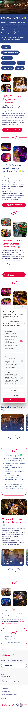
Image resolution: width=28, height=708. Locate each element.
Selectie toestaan (14, 395)
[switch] (21, 361)
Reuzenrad (20, 68)
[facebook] (6, 681)
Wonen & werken (5, 676)
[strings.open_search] (17, 705)
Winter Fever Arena (8, 63)
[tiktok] (10, 681)
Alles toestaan (14, 400)
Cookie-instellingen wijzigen (9, 694)
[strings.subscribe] (24, 665)
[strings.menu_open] (25, 705)
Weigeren (14, 390)
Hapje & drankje (7, 68)
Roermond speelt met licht (10, 52)
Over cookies (20, 307)
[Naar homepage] (8, 705)
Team (2, 674)
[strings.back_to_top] (3, 650)
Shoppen (21, 63)
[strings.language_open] (21, 705)
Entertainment (7, 57)
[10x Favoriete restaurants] (3, 563)
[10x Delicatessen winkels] (3, 428)
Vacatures (4, 673)
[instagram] (2, 681)
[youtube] (14, 681)
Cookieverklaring (5, 691)
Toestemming (7, 306)
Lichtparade (6, 47)
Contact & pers (5, 671)
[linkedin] (18, 681)
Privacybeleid (4, 688)
